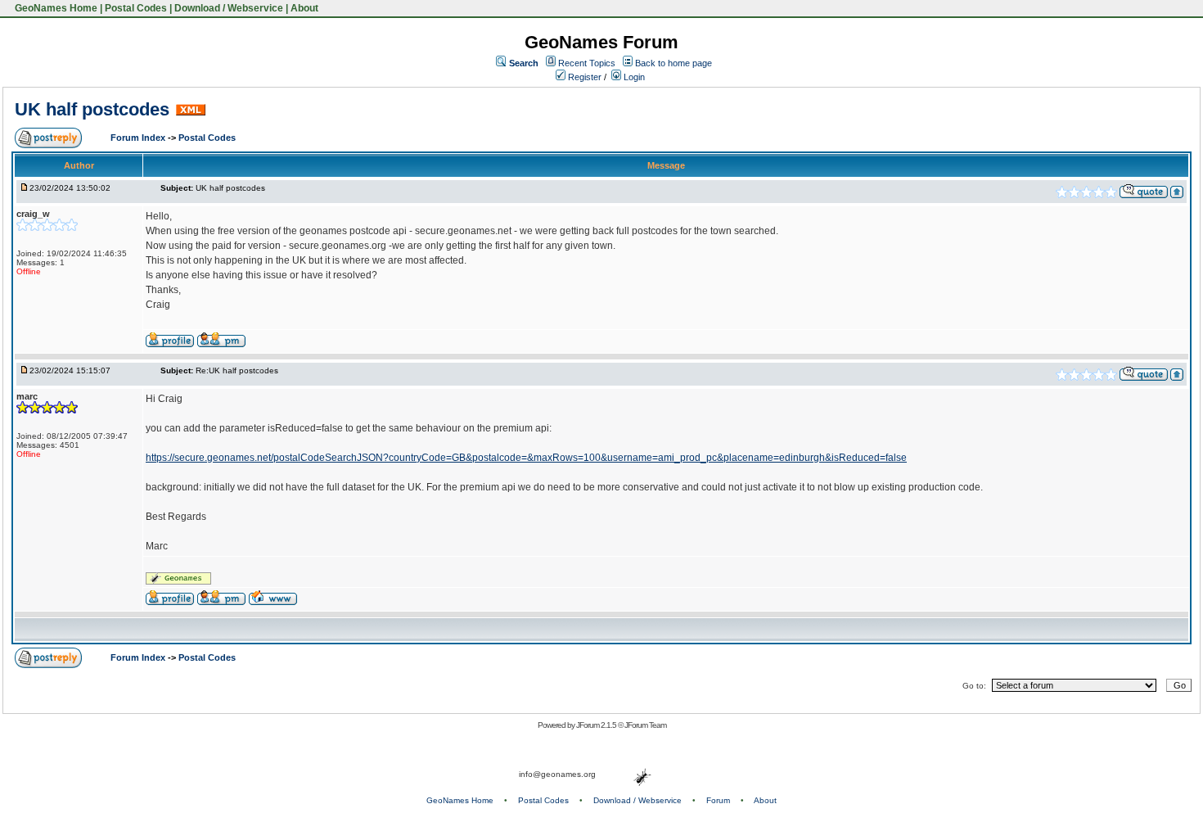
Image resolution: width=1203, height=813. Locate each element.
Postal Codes (136, 8)
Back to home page (673, 63)
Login (633, 77)
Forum (718, 800)
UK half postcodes (92, 109)
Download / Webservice (228, 8)
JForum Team (645, 724)
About (304, 8)
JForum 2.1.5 (597, 724)
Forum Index (139, 137)
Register (583, 77)
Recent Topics (586, 63)
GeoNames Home (54, 8)
